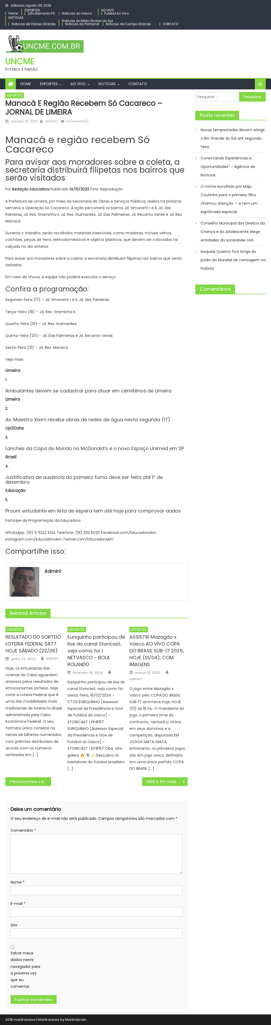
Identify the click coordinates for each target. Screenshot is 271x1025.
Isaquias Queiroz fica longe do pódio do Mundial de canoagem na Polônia (233, 260)
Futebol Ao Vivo (116, 13)
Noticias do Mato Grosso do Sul (87, 21)
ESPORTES (32, 10)
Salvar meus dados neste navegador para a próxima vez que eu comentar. (25, 969)
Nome (18, 882)
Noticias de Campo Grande (128, 24)
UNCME (19, 61)
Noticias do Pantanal (82, 24)
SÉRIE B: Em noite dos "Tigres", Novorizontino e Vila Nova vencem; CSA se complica (167, 781)
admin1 (51, 121)
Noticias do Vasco (77, 13)
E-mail (18, 903)
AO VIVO (107, 10)
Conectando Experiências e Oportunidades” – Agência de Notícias (228, 166)
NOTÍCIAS (16, 17)
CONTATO (170, 24)
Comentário (23, 830)
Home (13, 13)
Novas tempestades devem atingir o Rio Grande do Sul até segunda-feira (233, 138)
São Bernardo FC (41, 13)
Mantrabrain (75, 1019)
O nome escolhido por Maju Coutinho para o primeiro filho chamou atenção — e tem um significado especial (229, 199)
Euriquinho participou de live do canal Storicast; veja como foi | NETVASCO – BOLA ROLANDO (96, 651)
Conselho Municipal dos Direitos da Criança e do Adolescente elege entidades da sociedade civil (233, 232)
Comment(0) (77, 121)
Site (14, 925)
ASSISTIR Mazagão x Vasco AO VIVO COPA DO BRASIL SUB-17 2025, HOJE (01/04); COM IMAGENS (156, 651)
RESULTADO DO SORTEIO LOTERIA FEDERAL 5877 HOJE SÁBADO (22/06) (33, 644)
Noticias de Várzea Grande (33, 24)
